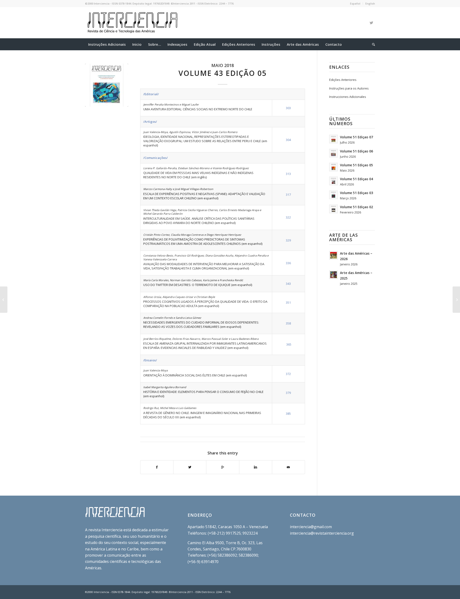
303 (288, 108)
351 (288, 302)
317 (288, 194)
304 (288, 140)
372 (288, 374)
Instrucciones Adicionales (347, 97)
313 (288, 174)
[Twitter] (371, 22)
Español (355, 3)
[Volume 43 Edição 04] (3, 299)
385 (288, 413)
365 (288, 344)
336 (288, 263)
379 (288, 393)
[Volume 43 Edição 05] (106, 85)
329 (288, 240)
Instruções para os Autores (349, 88)
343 (288, 283)
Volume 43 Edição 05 (222, 73)
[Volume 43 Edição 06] (456, 299)
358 (288, 323)
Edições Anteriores (342, 80)
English (370, 3)
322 (288, 217)
